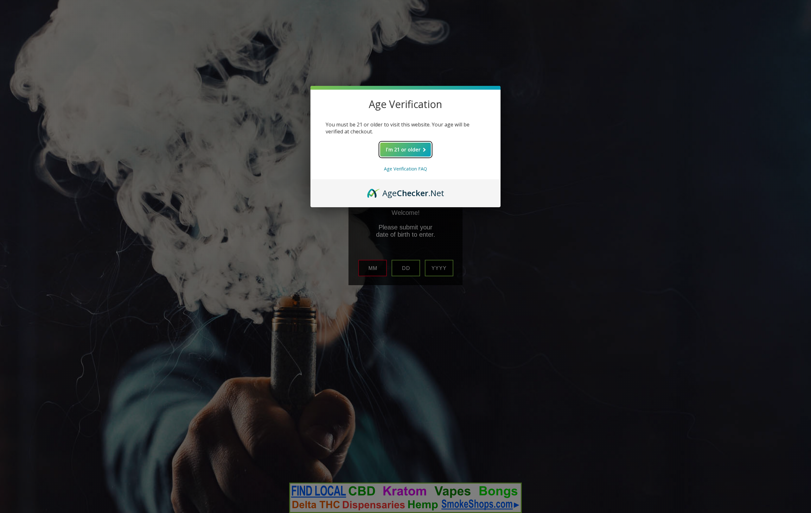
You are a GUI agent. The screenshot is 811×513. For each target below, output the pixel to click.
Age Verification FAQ (405, 169)
